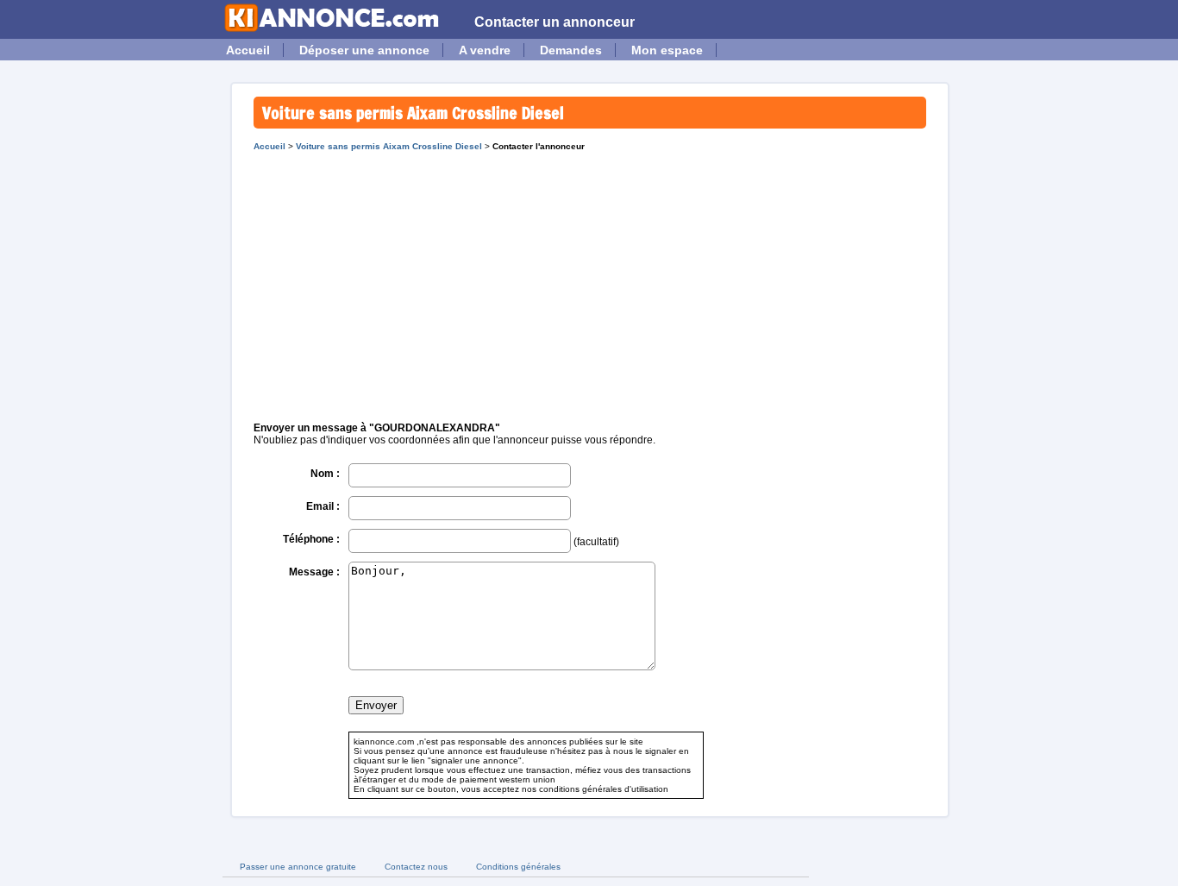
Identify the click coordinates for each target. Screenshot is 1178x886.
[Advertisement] (590, 280)
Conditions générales (518, 866)
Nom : (325, 474)
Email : (323, 506)
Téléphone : (311, 539)
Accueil (248, 50)
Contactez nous (416, 866)
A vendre (485, 50)
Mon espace (667, 50)
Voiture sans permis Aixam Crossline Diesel (389, 146)
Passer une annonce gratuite (298, 866)
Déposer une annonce (364, 50)
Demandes (571, 50)
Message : (314, 572)
